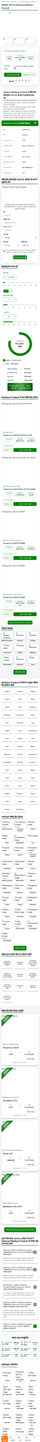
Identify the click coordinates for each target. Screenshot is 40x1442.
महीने (11, 291)
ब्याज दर (6, 312)
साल (6, 291)
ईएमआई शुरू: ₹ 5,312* (20, 1115)
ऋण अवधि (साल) (8, 295)
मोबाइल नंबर (6, 219)
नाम (4, 212)
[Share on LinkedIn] (20, 81)
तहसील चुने (24, 242)
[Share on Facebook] (16, 81)
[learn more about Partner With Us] (36, 1437)
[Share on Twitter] (23, 81)
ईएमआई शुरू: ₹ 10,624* (20, 1221)
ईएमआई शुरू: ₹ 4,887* (20, 1062)
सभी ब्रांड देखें (20, 672)
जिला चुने (5, 242)
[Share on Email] (29, 81)
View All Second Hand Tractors (20, 1230)
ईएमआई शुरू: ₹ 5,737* (20, 1168)
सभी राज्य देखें (20, 948)
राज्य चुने (5, 234)
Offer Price (7, 227)
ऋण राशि (6, 273)
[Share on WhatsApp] (26, 81)
